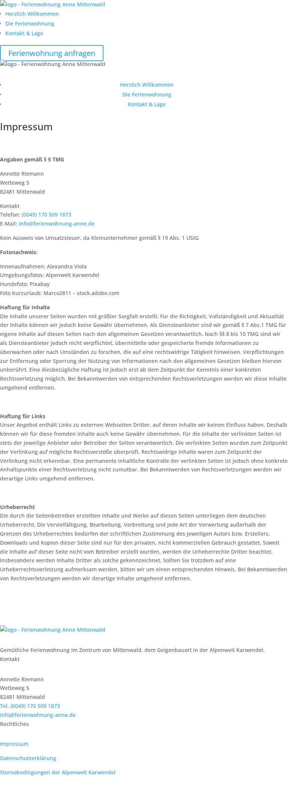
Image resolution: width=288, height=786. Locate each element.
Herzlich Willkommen (32, 13)
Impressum (14, 743)
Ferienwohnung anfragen (51, 53)
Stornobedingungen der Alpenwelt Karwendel (58, 772)
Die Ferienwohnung (29, 23)
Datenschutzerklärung (28, 758)
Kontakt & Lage (24, 33)
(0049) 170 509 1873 (46, 214)
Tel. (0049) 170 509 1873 (30, 705)
